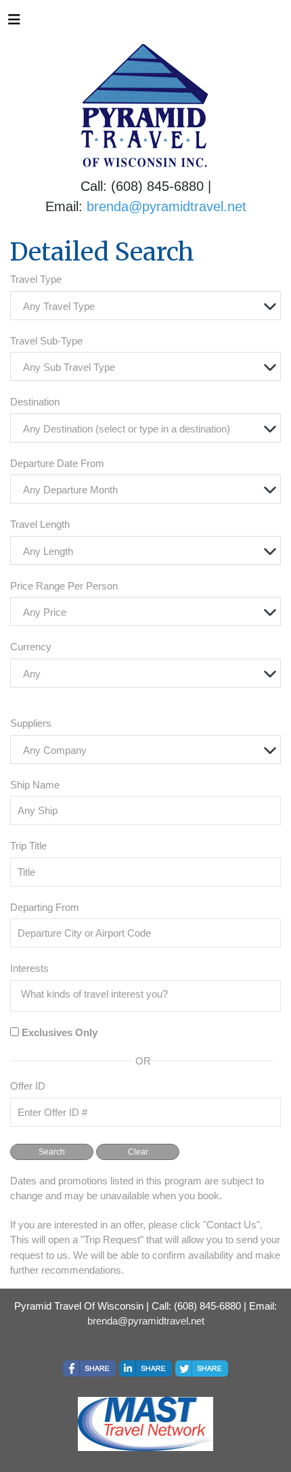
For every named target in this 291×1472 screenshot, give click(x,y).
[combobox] (145, 305)
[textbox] (149, 306)
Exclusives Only (59, 1032)
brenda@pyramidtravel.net (166, 206)
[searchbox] (149, 994)
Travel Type (36, 279)
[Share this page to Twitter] (201, 1368)
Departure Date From (57, 463)
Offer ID (27, 1086)
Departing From (44, 907)
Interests (29, 968)
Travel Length (40, 524)
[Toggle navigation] (14, 23)
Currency (30, 646)
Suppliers (30, 723)
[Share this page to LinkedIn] (145, 1368)
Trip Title (28, 845)
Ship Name (35, 784)
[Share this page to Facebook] (89, 1368)
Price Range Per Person (64, 586)
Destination (35, 401)
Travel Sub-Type (46, 341)
